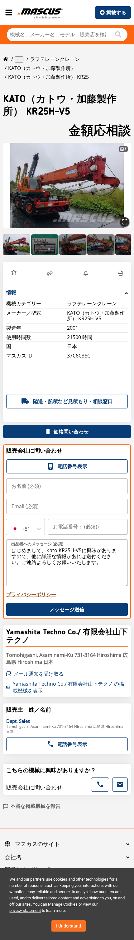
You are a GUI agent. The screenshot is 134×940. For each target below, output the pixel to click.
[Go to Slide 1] (17, 244)
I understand (68, 925)
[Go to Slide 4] (101, 244)
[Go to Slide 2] (45, 244)
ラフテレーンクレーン (55, 59)
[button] (67, 185)
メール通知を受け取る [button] (39, 673)
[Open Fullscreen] (124, 222)
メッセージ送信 (67, 609)
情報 (11, 292)
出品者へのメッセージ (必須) (37, 544)
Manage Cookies (63, 904)
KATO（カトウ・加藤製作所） (42, 68)
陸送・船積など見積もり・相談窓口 (73, 401)
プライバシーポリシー (31, 594)
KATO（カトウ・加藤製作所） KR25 (48, 76)
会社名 (13, 857)
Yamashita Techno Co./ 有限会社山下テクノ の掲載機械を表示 (68, 687)
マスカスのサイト (37, 844)
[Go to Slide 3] (73, 244)
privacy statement (25, 910)
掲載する (116, 12)
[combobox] (11, 529)
